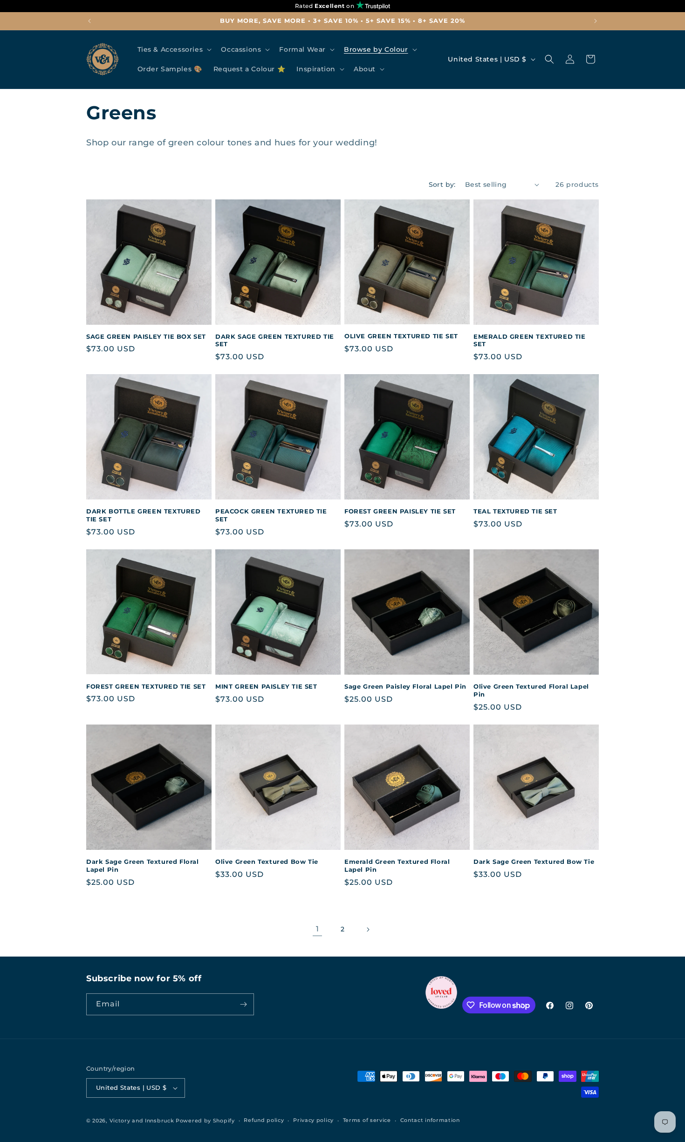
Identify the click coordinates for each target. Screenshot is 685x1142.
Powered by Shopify (205, 1120)
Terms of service (367, 1120)
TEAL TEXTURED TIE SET (515, 511)
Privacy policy (313, 1120)
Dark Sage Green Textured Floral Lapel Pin (142, 865)
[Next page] (367, 929)
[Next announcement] (595, 21)
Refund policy (264, 1120)
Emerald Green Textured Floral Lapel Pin (397, 865)
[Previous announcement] (89, 21)
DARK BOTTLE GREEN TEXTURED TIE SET (143, 515)
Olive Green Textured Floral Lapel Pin (531, 690)
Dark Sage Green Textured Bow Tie (533, 861)
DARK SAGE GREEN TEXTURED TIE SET (274, 340)
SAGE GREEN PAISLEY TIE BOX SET (146, 336)
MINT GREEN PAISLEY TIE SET (266, 686)
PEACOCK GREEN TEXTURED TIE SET (271, 515)
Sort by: (442, 184)
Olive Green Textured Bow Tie (266, 861)
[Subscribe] (243, 1004)
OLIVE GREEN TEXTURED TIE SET (401, 336)
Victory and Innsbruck (142, 1120)
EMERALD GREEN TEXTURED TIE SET (529, 340)
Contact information (430, 1120)
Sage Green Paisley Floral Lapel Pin (405, 686)
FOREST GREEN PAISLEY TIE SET (400, 511)
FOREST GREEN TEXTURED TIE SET (146, 686)
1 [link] (317, 928)
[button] (174, 49)
